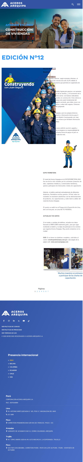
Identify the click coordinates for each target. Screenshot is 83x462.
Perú (11, 360)
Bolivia (12, 364)
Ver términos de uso (9, 333)
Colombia (13, 367)
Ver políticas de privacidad (12, 330)
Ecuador (13, 370)
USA (11, 377)
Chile (11, 374)
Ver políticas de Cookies (11, 326)
